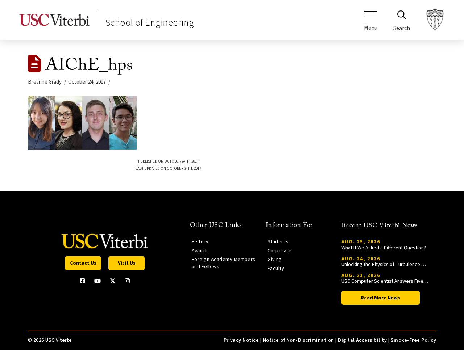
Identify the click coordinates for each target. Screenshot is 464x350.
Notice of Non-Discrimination (298, 340)
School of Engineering (149, 22)
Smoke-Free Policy (413, 340)
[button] (370, 23)
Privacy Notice (241, 340)
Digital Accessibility (362, 340)
